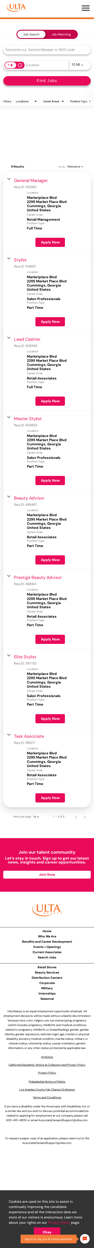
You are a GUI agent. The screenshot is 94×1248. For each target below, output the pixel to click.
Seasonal (47, 998)
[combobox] (44, 49)
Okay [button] (47, 1232)
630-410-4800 (16, 1120)
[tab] (31, 34)
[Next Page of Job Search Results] (84, 816)
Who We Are (47, 936)
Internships (47, 993)
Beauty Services (47, 972)
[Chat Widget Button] (85, 1239)
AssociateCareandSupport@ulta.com (62, 1120)
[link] (47, 212)
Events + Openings (47, 946)
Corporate (47, 982)
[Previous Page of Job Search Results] (75, 816)
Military (47, 988)
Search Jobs (47, 957)
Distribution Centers (47, 977)
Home (47, 931)
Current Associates (47, 952)
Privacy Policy (59, 1222)
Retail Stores (47, 967)
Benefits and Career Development (47, 941)
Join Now (47, 874)
